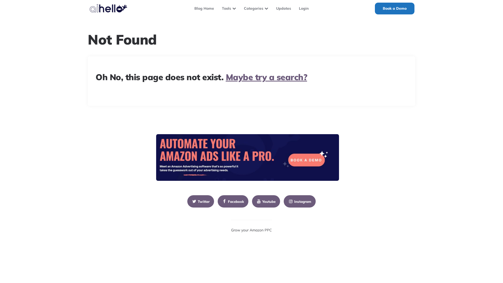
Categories (253, 8)
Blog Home (204, 8)
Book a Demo (395, 8)
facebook (236, 201)
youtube (269, 201)
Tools (226, 8)
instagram (302, 201)
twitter (204, 201)
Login (304, 8)
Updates (283, 8)
